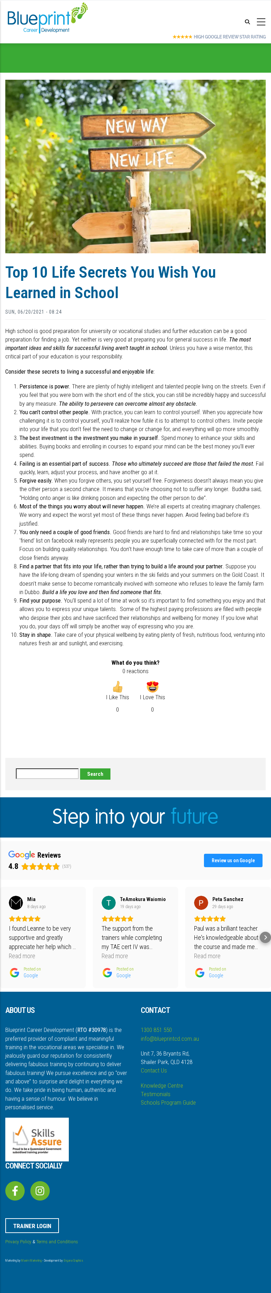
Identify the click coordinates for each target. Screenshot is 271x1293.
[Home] (47, 21)
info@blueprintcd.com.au (170, 1038)
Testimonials (155, 1094)
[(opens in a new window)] (15, 1193)
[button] (5, 937)
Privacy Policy (18, 1241)
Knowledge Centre (162, 1085)
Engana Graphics (73, 1260)
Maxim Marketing (31, 1260)
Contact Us (154, 1070)
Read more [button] (22, 956)
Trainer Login (32, 1225)
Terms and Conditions (57, 1241)
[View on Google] (16, 903)
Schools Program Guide (168, 1102)
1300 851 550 (156, 1029)
